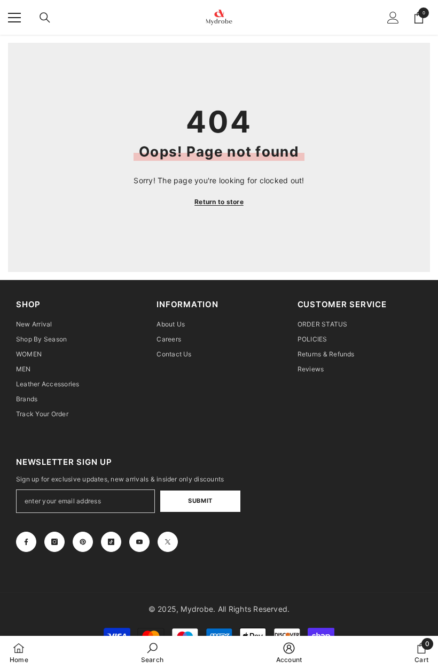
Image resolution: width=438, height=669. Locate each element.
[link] (152, 652)
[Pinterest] (83, 542)
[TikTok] (111, 542)
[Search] (44, 17)
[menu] (14, 17)
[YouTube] (139, 542)
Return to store (219, 202)
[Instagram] (54, 542)
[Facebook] (26, 542)
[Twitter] (168, 542)
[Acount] (393, 18)
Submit (200, 500)
